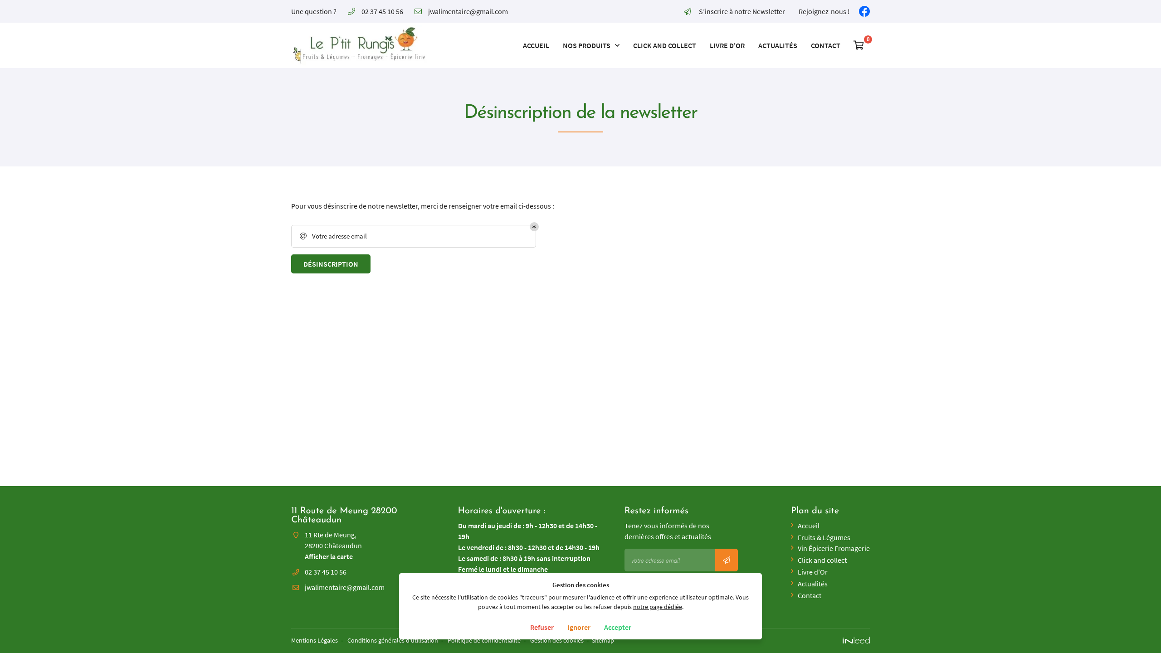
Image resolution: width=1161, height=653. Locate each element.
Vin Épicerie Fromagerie (834, 548)
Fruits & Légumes (824, 537)
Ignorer (578, 627)
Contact (825, 45)
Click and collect (664, 45)
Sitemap (603, 640)
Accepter (617, 627)
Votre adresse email (333, 236)
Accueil (536, 45)
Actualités (777, 45)
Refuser (542, 627)
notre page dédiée (657, 607)
